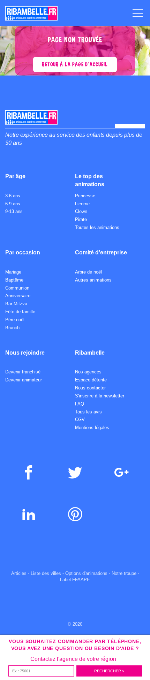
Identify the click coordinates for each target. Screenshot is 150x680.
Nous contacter (90, 387)
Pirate (81, 219)
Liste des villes (46, 573)
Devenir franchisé (22, 371)
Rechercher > (109, 671)
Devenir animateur (23, 379)
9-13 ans (14, 211)
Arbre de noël (88, 272)
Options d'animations (86, 573)
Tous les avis (88, 411)
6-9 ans (12, 203)
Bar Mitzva (16, 303)
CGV (80, 419)
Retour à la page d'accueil (75, 64)
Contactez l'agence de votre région (73, 659)
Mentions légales (92, 427)
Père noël (14, 319)
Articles (19, 573)
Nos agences (88, 371)
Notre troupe (124, 573)
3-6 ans (12, 195)
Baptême (14, 280)
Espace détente (91, 379)
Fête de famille (20, 311)
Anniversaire (17, 295)
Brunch (12, 327)
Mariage (13, 272)
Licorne (82, 203)
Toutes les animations (97, 227)
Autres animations (93, 280)
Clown (81, 211)
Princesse (85, 195)
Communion (17, 288)
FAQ (79, 403)
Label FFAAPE (75, 579)
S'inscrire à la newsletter (99, 395)
